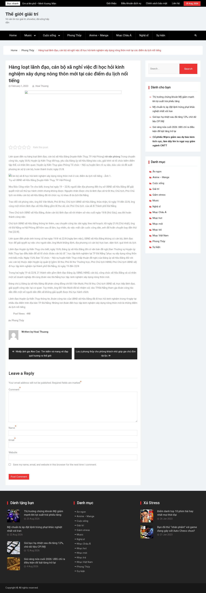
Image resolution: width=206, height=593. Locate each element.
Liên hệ (176, 3)
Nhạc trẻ (157, 229)
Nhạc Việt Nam (161, 235)
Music (28, 35)
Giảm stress (159, 194)
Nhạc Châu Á (123, 35)
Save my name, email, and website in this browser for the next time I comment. (55, 464)
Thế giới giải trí (21, 14)
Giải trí (156, 189)
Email (11, 440)
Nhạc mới (158, 223)
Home (13, 35)
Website (13, 452)
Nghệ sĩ (143, 35)
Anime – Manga (98, 35)
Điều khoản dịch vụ (131, 3)
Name (12, 427)
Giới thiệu (111, 3)
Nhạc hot (157, 218)
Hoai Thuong (42, 86)
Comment (14, 389)
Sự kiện (160, 35)
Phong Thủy (74, 35)
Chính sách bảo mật (156, 3)
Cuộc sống (49, 35)
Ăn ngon (157, 171)
